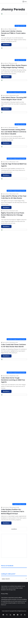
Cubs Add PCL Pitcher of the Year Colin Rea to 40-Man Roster (13, 197)
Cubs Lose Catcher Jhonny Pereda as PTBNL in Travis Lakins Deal (13, 33)
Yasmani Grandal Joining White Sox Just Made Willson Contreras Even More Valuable (13, 132)
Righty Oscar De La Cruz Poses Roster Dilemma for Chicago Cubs (12, 215)
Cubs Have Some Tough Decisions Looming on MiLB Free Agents (13, 380)
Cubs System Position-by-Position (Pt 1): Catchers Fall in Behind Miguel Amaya (12, 511)
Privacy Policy (4, 593)
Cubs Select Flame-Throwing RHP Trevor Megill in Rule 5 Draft (14, 98)
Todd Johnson (5, 95)
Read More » (6, 44)
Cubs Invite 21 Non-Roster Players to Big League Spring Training (14, 66)
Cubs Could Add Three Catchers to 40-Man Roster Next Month (13, 345)
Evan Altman (5, 29)
